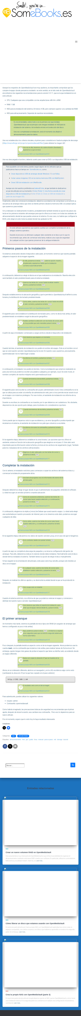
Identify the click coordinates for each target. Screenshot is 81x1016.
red (55, 739)
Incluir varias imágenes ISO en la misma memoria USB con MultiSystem (37, 178)
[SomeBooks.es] (38, 41)
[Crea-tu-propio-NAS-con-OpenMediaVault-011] (34, 459)
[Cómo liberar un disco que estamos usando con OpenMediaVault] (40, 892)
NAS (13, 736)
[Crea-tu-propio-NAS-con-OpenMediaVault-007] (34, 363)
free (23, 739)
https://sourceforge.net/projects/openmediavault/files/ (23, 143)
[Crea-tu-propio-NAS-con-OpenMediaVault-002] (34, 270)
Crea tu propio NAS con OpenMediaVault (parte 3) (28, 995)
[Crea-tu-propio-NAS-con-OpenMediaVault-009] (34, 415)
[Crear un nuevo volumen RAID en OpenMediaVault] (40, 821)
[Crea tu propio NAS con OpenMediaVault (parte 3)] (40, 963)
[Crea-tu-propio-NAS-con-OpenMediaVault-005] (34, 327)
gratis (31, 739)
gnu (27, 739)
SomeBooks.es (35, 169)
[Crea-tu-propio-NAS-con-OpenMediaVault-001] (34, 154)
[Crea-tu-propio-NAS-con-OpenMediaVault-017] (34, 593)
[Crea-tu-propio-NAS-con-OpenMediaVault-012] (34, 484)
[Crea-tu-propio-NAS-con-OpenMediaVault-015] (34, 545)
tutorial (65, 739)
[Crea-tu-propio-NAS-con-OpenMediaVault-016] (34, 574)
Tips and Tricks (23, 736)
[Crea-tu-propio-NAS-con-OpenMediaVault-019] (34, 640)
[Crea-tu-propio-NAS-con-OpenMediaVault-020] (34, 665)
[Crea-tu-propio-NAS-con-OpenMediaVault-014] (34, 530)
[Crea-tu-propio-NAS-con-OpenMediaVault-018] (34, 612)
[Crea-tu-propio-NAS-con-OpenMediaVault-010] (34, 434)
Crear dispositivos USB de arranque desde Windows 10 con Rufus (35, 174)
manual (40, 739)
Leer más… (39, 861)
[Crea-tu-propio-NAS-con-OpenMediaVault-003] (34, 289)
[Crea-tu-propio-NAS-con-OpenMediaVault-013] (34, 506)
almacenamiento (15, 739)
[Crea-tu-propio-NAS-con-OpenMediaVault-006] (34, 343)
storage (59, 739)
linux (35, 739)
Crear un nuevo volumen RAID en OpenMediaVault (28, 852)
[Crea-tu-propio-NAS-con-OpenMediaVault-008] (34, 384)
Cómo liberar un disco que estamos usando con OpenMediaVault (35, 923)
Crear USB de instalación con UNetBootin (26, 182)
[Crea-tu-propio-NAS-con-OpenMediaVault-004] (34, 308)
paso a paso (48, 739)
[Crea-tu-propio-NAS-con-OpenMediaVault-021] (34, 691)
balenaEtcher (39, 188)
